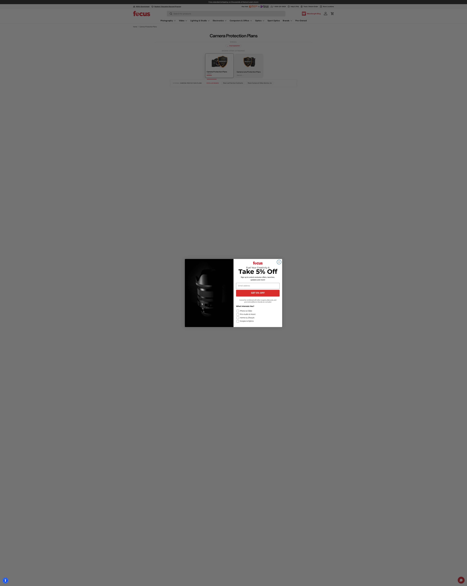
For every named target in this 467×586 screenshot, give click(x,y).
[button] (5, 580)
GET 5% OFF (258, 293)
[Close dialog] (279, 262)
